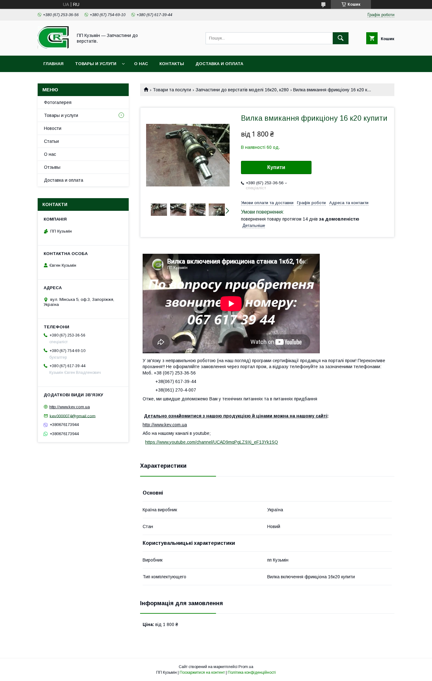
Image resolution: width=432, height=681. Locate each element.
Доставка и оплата (219, 63)
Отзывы (52, 167)
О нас (141, 63)
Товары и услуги (95, 63)
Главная (53, 63)
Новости (52, 128)
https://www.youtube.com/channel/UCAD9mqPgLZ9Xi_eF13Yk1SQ (211, 442)
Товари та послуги (172, 89)
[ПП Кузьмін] (53, 47)
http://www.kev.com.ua (69, 406)
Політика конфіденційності (252, 672)
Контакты (171, 63)
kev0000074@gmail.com (73, 415)
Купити (276, 167)
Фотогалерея (57, 102)
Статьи (51, 141)
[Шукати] (341, 38)
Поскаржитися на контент (202, 672)
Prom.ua (245, 667)
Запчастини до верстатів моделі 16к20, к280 (242, 89)
